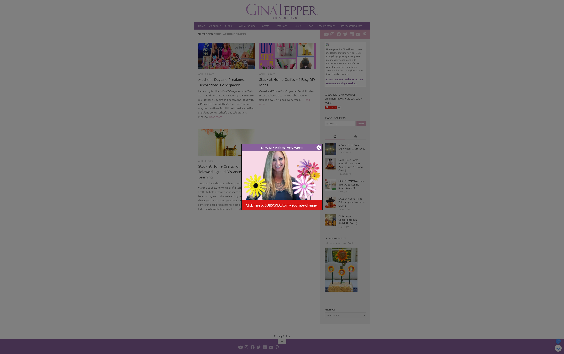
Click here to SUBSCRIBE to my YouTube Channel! (282, 205)
